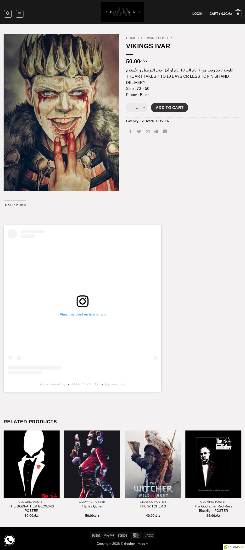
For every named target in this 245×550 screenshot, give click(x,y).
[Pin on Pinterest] (156, 132)
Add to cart (170, 108)
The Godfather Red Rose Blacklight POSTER (213, 508)
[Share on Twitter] (139, 132)
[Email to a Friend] (148, 132)
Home (131, 38)
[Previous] (3, 478)
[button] (19, 14)
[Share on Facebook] (130, 132)
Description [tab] (15, 205)
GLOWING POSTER (156, 38)
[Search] (8, 14)
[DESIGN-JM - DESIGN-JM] (122, 12)
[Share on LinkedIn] (165, 132)
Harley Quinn (92, 506)
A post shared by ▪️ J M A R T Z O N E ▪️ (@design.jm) (82, 384)
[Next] (241, 478)
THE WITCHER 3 (153, 506)
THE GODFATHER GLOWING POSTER (31, 508)
